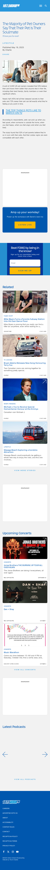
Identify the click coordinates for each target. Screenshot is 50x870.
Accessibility (8, 822)
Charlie (8, 50)
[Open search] (44, 5)
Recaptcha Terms (10, 841)
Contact (6, 831)
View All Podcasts (25, 779)
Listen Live (25, 225)
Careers (6, 808)
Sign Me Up (25, 271)
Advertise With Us (10, 813)
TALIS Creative (14, 860)
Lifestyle (8, 43)
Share (6, 54)
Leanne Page (7, 331)
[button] (5, 754)
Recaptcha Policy (10, 836)
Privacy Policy (9, 846)
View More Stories (25, 470)
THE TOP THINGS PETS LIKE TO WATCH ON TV (23, 112)
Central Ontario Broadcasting (15, 858)
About (5, 818)
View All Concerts (25, 670)
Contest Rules (8, 827)
